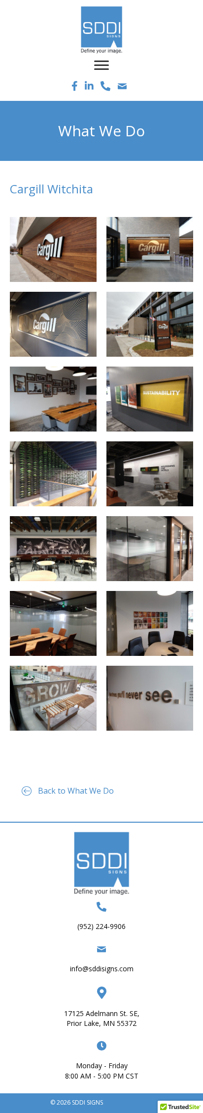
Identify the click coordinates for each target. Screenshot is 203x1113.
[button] (68, 791)
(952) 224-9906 (101, 926)
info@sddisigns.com (102, 968)
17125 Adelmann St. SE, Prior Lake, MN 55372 (101, 1018)
